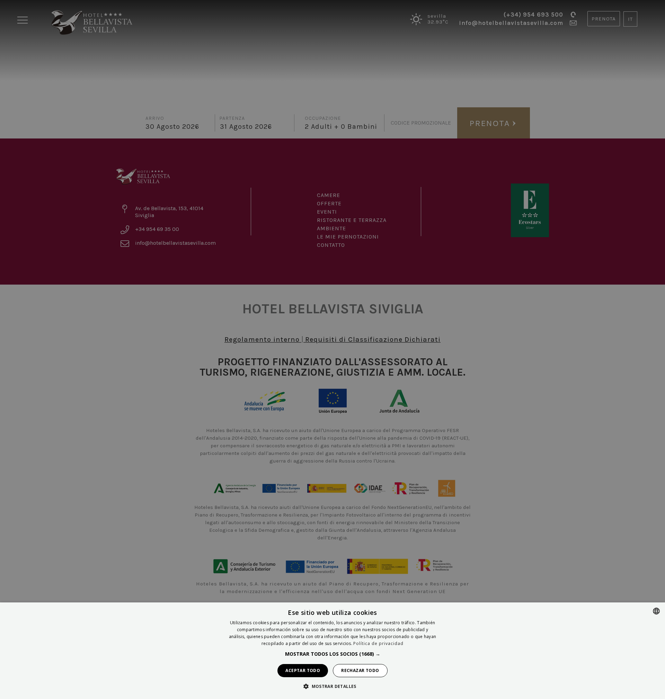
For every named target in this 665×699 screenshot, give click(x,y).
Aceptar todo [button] (302, 670)
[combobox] (656, 611)
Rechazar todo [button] (360, 670)
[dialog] (332, 650)
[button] (332, 654)
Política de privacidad (378, 643)
